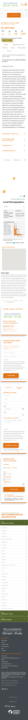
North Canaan (5, 594)
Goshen (3, 568)
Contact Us (6, 331)
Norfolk (3, 591)
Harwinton (4, 547)
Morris (3, 550)
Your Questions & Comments (11, 417)
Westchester (15, 300)
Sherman (4, 559)
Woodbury (4, 576)
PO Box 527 (4, 656)
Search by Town (7, 523)
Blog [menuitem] (2, 648)
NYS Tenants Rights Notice (8, 685)
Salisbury (4, 596)
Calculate (14, 489)
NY (10, 300)
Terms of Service (13, 450)
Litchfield (4, 533)
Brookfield (4, 527)
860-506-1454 (9, 326)
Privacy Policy (13, 370)
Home (3, 300)
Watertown (4, 605)
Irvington (21, 300)
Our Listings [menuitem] (4, 640)
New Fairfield (5, 582)
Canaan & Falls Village (7, 539)
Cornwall (4, 545)
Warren (3, 562)
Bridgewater (5, 542)
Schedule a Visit (19, 388)
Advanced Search (14, 15)
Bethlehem (4, 530)
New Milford (5, 573)
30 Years (7, 467)
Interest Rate (7, 481)
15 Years (14, 467)
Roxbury (4, 553)
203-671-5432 (4, 667)
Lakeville (4, 579)
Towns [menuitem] (3, 642)
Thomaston (4, 599)
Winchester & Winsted (7, 608)
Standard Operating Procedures (9, 682)
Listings (7, 300)
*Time (4, 412)
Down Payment (7, 476)
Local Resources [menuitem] (5, 646)
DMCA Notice (13, 701)
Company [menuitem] (3, 650)
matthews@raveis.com (6, 663)
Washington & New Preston (8, 565)
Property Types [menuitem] (4, 644)
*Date (4, 406)
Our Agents (12, 331)
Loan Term (6, 464)
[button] (26, 10)
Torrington (4, 602)
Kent (3, 570)
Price (4, 472)
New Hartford (5, 585)
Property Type (7, 614)
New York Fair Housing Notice (9, 680)
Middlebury (4, 536)
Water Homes (6, 619)
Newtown (4, 588)
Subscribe (11, 375)
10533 (4, 302)
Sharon (3, 556)
